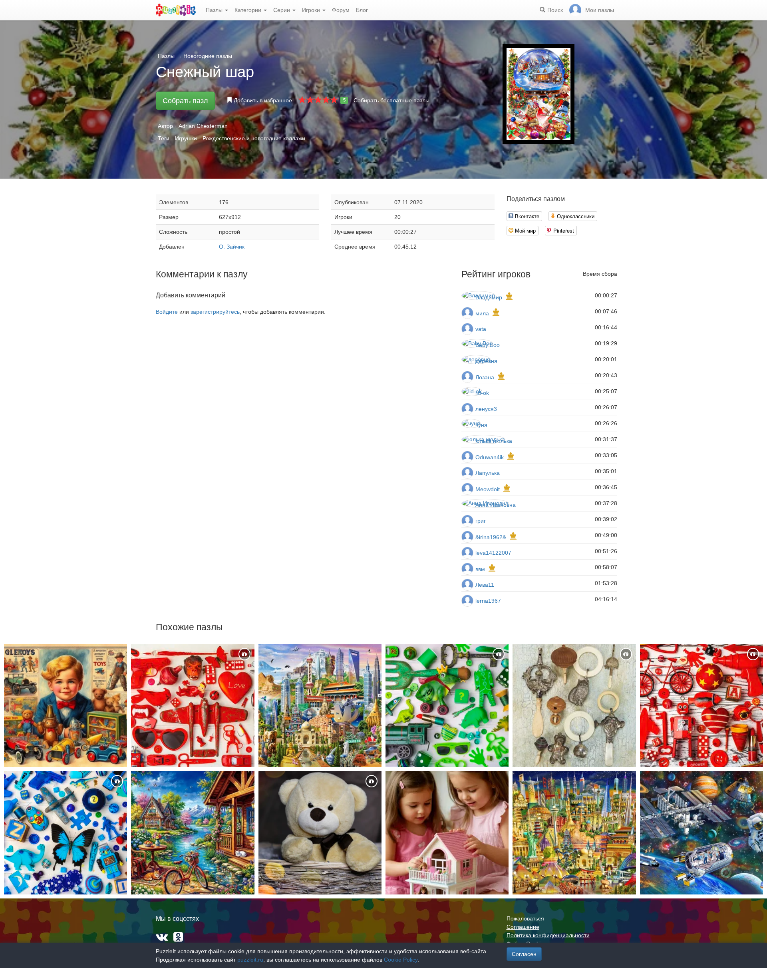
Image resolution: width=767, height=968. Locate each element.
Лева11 (484, 585)
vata (480, 329)
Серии (282, 10)
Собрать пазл (185, 101)
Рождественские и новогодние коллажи (254, 138)
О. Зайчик (231, 246)
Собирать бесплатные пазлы (391, 100)
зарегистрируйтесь (215, 312)
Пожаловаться (525, 918)
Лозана (485, 377)
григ (480, 521)
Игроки (312, 10)
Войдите (167, 312)
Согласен (524, 954)
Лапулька (487, 473)
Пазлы (215, 10)
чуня (481, 425)
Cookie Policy (400, 959)
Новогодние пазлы (207, 56)
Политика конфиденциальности (548, 935)
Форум (341, 10)
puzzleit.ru (250, 959)
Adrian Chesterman (203, 126)
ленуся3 (486, 409)
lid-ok (482, 393)
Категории (248, 10)
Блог (362, 10)
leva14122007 (493, 553)
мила (482, 313)
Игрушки (186, 138)
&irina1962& (490, 537)
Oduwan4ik (489, 457)
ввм (480, 569)
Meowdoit (487, 489)
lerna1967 (488, 601)
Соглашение (523, 927)
